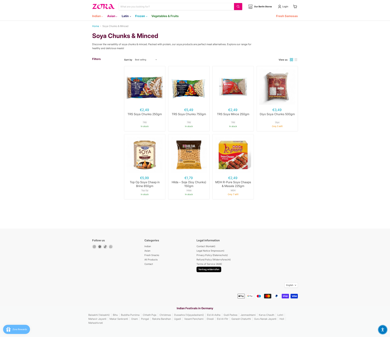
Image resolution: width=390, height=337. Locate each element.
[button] (383, 330)
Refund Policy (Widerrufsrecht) (214, 259)
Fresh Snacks (151, 255)
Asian (111, 16)
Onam (134, 318)
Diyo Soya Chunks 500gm (277, 114)
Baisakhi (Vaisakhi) (99, 314)
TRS (145, 122)
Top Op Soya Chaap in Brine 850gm (145, 184)
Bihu (115, 314)
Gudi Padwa (230, 314)
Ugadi (177, 318)
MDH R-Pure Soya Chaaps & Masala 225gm (233, 184)
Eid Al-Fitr (222, 318)
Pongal (145, 318)
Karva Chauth (266, 314)
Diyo (277, 122)
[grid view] (291, 60)
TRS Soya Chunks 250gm (145, 114)
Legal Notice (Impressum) (210, 250)
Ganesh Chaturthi (241, 318)
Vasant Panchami (194, 318)
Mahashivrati (95, 322)
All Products (151, 259)
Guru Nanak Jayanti (265, 318)
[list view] (296, 60)
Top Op (144, 190)
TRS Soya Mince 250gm (233, 114)
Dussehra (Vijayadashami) (189, 314)
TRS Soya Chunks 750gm (189, 114)
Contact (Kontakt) (206, 246)
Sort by (128, 59)
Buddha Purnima (130, 314)
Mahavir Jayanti (97, 318)
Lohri (280, 314)
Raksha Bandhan (161, 318)
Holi (282, 318)
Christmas (165, 314)
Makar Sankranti (119, 318)
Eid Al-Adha (213, 314)
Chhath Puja (149, 314)
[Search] (238, 6)
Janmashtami (248, 314)
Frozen (140, 16)
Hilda (189, 190)
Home (95, 26)
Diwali (210, 318)
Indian (96, 16)
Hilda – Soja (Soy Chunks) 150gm (189, 184)
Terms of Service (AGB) (209, 264)
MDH (233, 190)
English (289, 285)
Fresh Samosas (287, 16)
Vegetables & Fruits (165, 16)
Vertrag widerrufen (208, 269)
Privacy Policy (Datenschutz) (212, 255)
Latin (125, 16)
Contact (148, 264)
